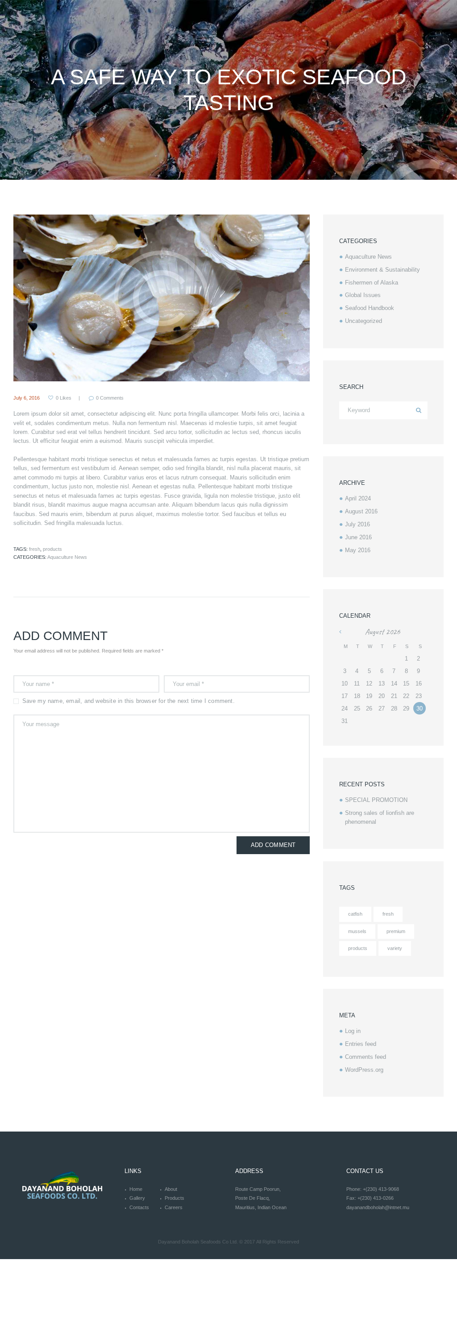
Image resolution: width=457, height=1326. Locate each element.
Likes (63, 398)
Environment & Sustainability (382, 269)
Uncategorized (363, 321)
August (361, 511)
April (358, 498)
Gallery (137, 1198)
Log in (353, 1031)
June (358, 537)
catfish (355, 914)
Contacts (139, 1207)
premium (395, 931)
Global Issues (363, 295)
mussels (357, 931)
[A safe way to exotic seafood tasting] (161, 298)
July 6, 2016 (26, 398)
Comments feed (365, 1056)
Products (174, 1198)
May (357, 550)
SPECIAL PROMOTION (376, 800)
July (357, 524)
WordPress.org (364, 1069)
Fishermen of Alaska (371, 282)
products (52, 549)
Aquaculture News (67, 557)
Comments (110, 398)
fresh (34, 549)
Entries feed (360, 1044)
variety (394, 948)
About (171, 1189)
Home (135, 1189)
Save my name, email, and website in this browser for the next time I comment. (128, 701)
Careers (174, 1207)
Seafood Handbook (369, 308)
